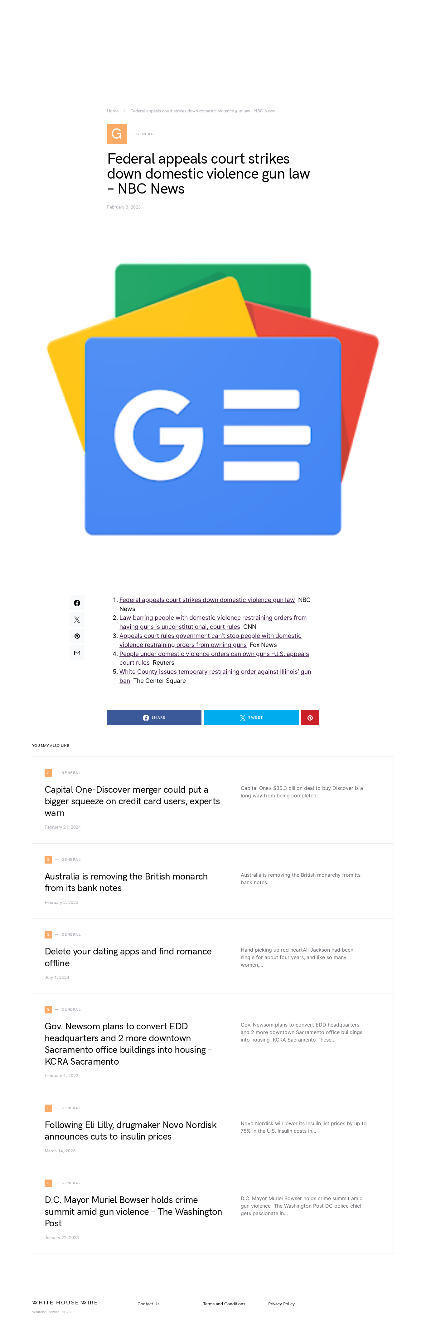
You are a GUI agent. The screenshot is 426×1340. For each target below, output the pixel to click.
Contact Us (148, 1304)
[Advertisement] (213, 43)
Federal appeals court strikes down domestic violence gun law (207, 599)
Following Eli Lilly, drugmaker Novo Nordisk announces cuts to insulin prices (130, 1131)
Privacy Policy (281, 1304)
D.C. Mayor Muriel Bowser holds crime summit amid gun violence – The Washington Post (133, 1212)
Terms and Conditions (224, 1304)
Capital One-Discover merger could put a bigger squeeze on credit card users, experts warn (132, 801)
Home (113, 111)
